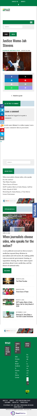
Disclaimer (7, 402)
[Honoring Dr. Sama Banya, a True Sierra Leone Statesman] (8, 316)
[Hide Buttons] (1, 141)
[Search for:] (18, 162)
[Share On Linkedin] (2, 114)
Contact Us (15, 1)
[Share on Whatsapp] (11, 88)
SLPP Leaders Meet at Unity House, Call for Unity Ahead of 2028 (25, 304)
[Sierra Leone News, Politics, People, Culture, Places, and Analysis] (8, 10)
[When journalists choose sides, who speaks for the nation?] (18, 230)
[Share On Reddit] (2, 122)
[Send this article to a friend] (11, 84)
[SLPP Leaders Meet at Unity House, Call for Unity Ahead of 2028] (8, 304)
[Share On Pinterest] (2, 118)
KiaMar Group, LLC (18, 407)
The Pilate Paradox (9, 182)
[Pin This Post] (25, 80)
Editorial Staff (15, 50)
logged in (17, 115)
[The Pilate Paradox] (8, 283)
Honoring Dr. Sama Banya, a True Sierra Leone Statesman (24, 315)
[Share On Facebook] (2, 106)
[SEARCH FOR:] (13, 26)
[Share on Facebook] (11, 76)
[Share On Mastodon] (25, 88)
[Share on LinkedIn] (11, 80)
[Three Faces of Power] (8, 293)
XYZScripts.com (27, 409)
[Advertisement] (20, 15)
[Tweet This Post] (25, 76)
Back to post (17, 96)
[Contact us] (2, 138)
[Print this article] (25, 84)
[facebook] (18, 4)
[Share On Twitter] (2, 110)
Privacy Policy (24, 402)
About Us (5, 400)
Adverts (23, 1)
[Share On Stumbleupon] (2, 126)
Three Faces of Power (10, 184)
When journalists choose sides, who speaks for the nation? (18, 241)
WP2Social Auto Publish (11, 409)
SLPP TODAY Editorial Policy (23, 400)
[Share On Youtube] (2, 130)
